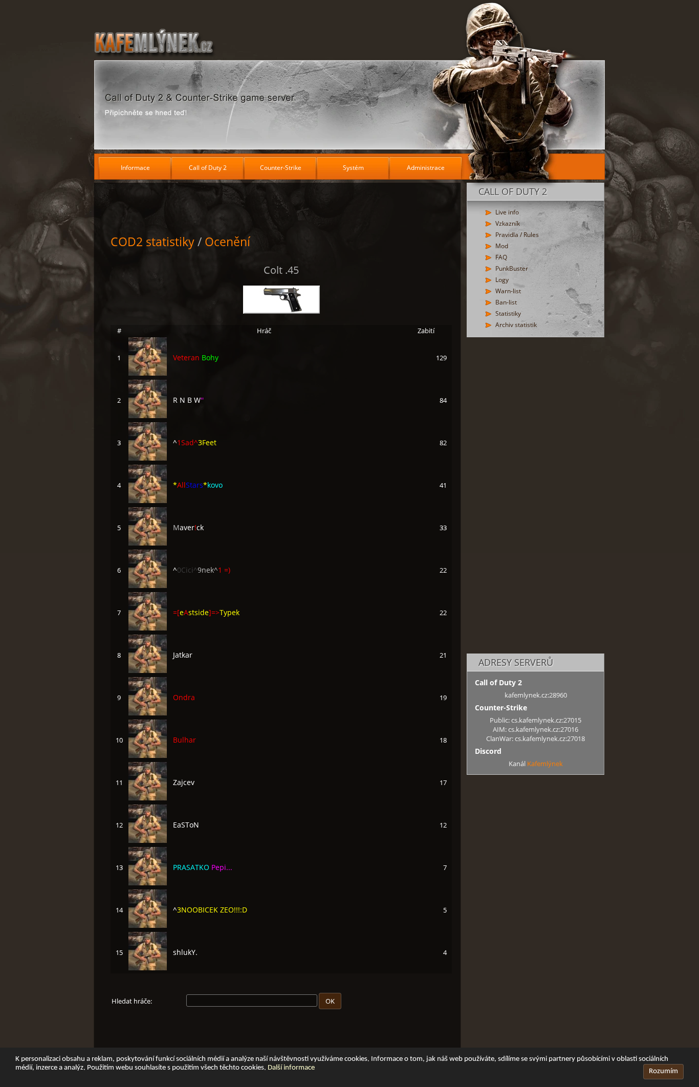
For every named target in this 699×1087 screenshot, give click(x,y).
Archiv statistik (516, 324)
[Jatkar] (147, 670)
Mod (501, 246)
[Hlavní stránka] (349, 77)
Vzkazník (507, 223)
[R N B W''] (147, 415)
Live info (507, 212)
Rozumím (663, 1071)
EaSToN (186, 825)
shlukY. (185, 952)
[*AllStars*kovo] (147, 500)
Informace (135, 167)
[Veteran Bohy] (147, 373)
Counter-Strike (280, 167)
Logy (502, 279)
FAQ (501, 257)
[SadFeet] (147, 458)
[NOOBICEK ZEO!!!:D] (147, 925)
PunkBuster (511, 268)
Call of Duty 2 (208, 167)
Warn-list (508, 291)
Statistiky (508, 313)
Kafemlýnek (545, 763)
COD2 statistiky (152, 241)
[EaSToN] (147, 840)
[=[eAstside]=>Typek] (147, 628)
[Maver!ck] (147, 543)
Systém (353, 167)
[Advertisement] (535, 495)
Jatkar (182, 655)
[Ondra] (147, 713)
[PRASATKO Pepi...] (147, 882)
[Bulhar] (147, 755)
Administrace (426, 167)
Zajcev (183, 782)
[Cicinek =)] (147, 585)
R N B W (188, 400)
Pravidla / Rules (517, 234)
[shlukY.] (147, 967)
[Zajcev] (147, 797)
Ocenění (227, 241)
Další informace (291, 1068)
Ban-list (506, 302)
